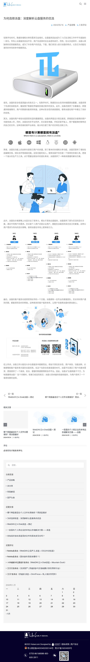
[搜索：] (45, 465)
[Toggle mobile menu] (85, 4)
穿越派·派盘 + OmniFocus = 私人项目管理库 (37, 574)
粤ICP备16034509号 (63, 648)
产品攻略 (71, 25)
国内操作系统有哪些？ (29, 556)
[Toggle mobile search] (80, 4)
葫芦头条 (11, 497)
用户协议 (74, 644)
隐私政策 (65, 644)
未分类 (10, 485)
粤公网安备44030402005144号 (40, 648)
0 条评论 (16, 437)
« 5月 (8, 613)
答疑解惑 (11, 491)
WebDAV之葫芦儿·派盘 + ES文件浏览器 (37, 550)
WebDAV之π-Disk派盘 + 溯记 (19, 524)
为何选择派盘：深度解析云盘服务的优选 (24, 518)
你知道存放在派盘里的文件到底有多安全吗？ (26, 535)
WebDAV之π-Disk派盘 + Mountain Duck (47, 562)
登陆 (9, 450)
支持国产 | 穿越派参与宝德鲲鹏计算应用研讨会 (39, 568)
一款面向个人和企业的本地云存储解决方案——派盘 (28, 530)
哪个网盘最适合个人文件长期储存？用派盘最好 (27, 512)
